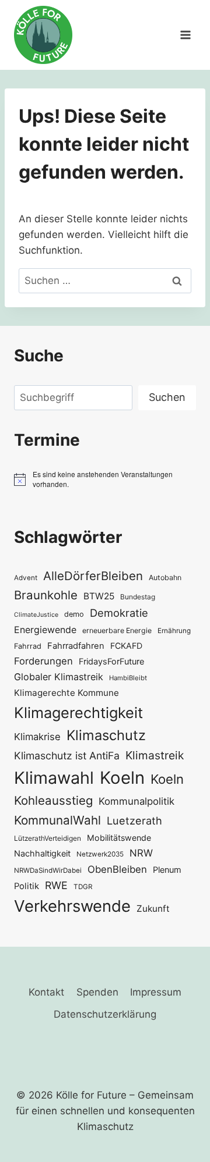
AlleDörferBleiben (93, 575)
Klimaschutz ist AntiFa (67, 755)
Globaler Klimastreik (58, 677)
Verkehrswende (72, 906)
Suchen (167, 397)
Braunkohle (46, 595)
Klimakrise (37, 736)
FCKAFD (126, 646)
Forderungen (43, 661)
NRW (141, 853)
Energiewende (45, 629)
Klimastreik (154, 755)
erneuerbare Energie (117, 630)
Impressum (155, 992)
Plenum (167, 870)
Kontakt (46, 992)
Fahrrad (27, 646)
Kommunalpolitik (136, 801)
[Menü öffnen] (185, 35)
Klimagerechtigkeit (78, 712)
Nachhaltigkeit (42, 853)
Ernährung (174, 631)
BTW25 (98, 596)
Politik (26, 886)
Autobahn (165, 577)
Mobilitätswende (119, 838)
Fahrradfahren (75, 646)
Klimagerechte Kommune (66, 692)
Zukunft (153, 908)
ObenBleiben (117, 869)
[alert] (105, 479)
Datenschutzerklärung (105, 1014)
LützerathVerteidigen (47, 838)
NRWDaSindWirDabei (48, 870)
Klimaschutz (106, 735)
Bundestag (137, 596)
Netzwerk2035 (100, 854)
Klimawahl (54, 777)
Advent (25, 578)
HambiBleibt (128, 678)
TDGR (83, 887)
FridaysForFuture (111, 661)
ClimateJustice (36, 615)
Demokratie (119, 612)
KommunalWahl (57, 820)
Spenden (97, 992)
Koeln (122, 777)
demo (74, 614)
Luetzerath (134, 820)
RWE (56, 885)
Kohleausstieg (53, 800)
